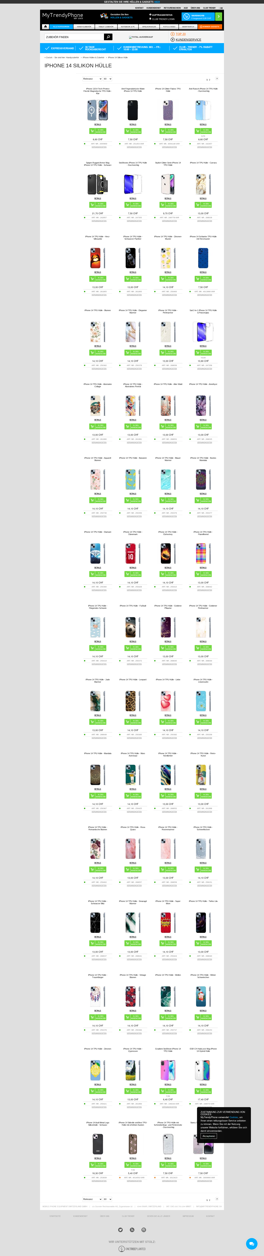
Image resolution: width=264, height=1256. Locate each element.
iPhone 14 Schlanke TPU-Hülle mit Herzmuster (203, 237)
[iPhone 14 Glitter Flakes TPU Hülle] (168, 120)
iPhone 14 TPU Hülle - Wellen (168, 975)
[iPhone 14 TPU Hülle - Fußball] (133, 637)
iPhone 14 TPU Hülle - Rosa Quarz (133, 828)
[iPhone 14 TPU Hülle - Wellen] (168, 1006)
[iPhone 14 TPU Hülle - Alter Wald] (168, 415)
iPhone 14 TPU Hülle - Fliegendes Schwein (97, 607)
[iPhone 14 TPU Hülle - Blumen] (97, 341)
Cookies (234, 1117)
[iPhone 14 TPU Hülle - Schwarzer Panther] (133, 268)
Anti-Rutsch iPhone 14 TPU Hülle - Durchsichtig (203, 90)
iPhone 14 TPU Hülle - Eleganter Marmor (133, 311)
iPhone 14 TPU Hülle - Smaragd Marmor (133, 902)
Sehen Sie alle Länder (158, 1216)
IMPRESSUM (188, 1216)
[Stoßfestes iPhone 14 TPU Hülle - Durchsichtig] (133, 194)
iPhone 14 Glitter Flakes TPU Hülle (168, 90)
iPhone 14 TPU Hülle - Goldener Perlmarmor (203, 607)
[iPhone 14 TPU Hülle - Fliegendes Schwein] (97, 637)
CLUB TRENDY (209, 8)
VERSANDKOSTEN (99, 147)
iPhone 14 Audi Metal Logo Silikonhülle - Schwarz (97, 1123)
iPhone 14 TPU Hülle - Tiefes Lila (203, 901)
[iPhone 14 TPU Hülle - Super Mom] (168, 932)
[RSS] (132, 1230)
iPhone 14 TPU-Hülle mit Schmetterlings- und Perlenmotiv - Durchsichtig (168, 1124)
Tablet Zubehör (106, 27)
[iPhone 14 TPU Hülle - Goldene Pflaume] (168, 637)
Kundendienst (154, 8)
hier (157, 2)
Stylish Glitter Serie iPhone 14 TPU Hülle (168, 164)
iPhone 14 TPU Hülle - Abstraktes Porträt (133, 385)
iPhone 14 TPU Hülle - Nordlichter (168, 754)
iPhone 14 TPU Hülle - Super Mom (168, 902)
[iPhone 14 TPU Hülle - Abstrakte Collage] (97, 415)
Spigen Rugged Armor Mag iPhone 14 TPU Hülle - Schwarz (98, 164)
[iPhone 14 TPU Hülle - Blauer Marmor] (168, 489)
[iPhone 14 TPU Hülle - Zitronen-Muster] (168, 268)
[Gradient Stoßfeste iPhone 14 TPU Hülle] (168, 1080)
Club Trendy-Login (163, 18)
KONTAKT (210, 1216)
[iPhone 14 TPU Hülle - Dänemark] (133, 563)
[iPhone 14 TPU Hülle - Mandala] (97, 784)
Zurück (49, 57)
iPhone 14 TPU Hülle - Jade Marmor (98, 680)
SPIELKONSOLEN (149, 27)
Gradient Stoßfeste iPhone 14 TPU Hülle (168, 1050)
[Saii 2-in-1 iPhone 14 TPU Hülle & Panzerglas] (203, 341)
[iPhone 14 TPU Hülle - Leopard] (133, 711)
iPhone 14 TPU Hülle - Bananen (133, 458)
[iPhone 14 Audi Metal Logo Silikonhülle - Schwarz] (97, 1154)
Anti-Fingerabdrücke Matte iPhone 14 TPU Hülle (133, 90)
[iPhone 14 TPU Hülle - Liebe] (168, 711)
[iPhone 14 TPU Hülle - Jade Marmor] (97, 711)
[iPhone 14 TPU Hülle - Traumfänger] (97, 1006)
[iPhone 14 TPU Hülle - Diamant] (97, 563)
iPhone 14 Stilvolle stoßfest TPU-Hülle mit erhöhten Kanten (133, 1123)
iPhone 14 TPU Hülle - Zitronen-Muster (168, 237)
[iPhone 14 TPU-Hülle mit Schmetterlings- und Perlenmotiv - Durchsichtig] (168, 1154)
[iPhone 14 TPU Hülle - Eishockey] (168, 563)
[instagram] (144, 1230)
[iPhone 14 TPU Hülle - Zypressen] (133, 1080)
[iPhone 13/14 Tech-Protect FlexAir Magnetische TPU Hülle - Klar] (97, 120)
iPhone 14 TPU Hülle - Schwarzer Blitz (97, 902)
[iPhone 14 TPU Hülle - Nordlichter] (168, 784)
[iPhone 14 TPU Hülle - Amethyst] (203, 415)
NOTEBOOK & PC (128, 27)
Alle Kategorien (61, 27)
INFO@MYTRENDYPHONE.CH (209, 1206)
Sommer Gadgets (211, 27)
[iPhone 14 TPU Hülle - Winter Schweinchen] (203, 1006)
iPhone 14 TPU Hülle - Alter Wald (168, 384)
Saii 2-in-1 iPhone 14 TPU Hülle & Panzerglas (203, 311)
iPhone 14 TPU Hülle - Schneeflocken (203, 828)
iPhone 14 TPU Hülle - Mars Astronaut (133, 754)
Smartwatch (188, 27)
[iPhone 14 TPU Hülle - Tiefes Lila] (203, 932)
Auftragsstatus (162, 15)
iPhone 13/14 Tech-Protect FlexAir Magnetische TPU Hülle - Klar (98, 91)
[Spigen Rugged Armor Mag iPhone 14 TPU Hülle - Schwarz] (97, 194)
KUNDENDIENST (80, 1216)
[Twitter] (120, 1230)
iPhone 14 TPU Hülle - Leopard (132, 679)
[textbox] (78, 37)
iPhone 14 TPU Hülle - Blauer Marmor (168, 459)
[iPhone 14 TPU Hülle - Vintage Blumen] (133, 1006)
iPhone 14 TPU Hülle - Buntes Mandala (203, 459)
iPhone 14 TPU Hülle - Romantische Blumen (97, 828)
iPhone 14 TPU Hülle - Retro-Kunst (203, 754)
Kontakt (139, 8)
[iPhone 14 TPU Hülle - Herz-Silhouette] (97, 268)
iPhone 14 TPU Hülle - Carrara (203, 163)
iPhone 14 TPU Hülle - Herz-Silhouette (97, 237)
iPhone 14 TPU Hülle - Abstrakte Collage (98, 385)
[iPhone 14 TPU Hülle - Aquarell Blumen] (97, 489)
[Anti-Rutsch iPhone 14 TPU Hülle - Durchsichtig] (203, 120)
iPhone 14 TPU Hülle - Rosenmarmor (168, 828)
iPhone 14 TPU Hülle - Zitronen (97, 1049)
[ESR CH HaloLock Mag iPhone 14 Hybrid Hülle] (203, 1080)
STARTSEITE (55, 1216)
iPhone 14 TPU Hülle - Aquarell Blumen (97, 459)
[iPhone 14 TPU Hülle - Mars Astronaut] (133, 784)
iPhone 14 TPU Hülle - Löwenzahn (203, 680)
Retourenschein (172, 8)
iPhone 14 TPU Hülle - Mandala (97, 753)
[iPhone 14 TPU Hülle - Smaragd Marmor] (133, 932)
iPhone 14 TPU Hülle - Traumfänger (97, 976)
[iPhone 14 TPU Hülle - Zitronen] (97, 1080)
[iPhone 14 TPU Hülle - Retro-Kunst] (203, 784)
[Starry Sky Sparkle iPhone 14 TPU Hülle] (203, 1154)
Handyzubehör (84, 27)
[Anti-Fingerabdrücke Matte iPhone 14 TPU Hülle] (133, 120)
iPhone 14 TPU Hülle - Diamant (97, 532)
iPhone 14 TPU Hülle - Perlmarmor (168, 311)
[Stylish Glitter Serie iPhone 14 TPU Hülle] (168, 194)
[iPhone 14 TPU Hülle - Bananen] (133, 489)
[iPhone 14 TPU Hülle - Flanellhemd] (203, 563)
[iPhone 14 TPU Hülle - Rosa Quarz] (133, 858)
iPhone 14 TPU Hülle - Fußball (133, 606)
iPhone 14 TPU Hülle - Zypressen (133, 1050)
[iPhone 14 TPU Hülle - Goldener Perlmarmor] (203, 637)
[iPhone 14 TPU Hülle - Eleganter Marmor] (133, 341)
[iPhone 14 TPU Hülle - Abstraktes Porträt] (133, 415)
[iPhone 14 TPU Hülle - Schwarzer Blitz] (97, 932)
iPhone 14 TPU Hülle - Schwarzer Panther (133, 237)
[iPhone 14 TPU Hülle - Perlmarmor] (168, 341)
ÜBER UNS (195, 8)
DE (221, 8)
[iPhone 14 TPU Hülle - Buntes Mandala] (203, 489)
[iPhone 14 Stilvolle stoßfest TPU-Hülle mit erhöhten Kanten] (133, 1154)
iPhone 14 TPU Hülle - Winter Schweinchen (203, 976)
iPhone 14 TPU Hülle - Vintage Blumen (133, 976)
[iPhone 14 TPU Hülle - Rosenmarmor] (168, 858)
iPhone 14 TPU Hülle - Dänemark (133, 533)
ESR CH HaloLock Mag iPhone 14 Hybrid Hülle (203, 1050)
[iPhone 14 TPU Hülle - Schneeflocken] (203, 858)
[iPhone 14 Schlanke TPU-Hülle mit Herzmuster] (203, 268)
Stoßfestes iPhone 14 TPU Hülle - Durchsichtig (133, 164)
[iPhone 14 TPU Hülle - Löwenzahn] (203, 711)
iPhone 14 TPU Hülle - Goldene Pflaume (168, 607)
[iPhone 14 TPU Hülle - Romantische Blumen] (97, 858)
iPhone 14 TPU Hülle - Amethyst (203, 384)
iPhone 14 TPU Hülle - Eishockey (168, 533)
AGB (186, 8)
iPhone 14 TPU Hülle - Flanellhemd (203, 533)
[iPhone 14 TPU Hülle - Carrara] (203, 194)
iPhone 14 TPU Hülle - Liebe (168, 679)
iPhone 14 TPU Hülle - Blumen (98, 310)
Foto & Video (169, 27)
